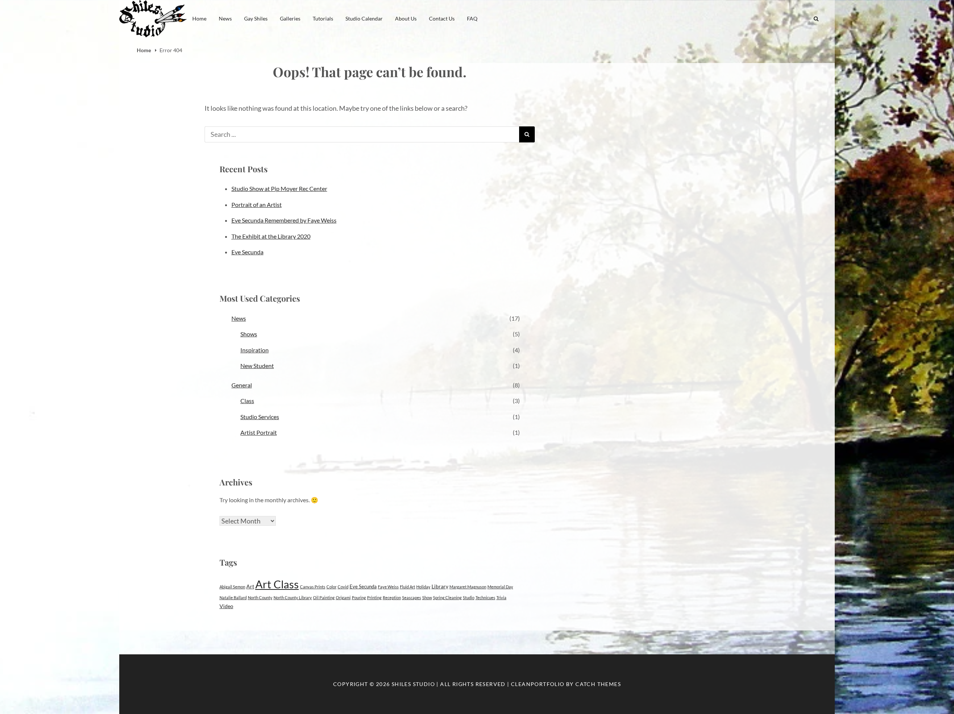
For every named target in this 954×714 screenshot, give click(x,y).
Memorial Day (500, 586)
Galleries (290, 18)
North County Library (293, 597)
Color (331, 586)
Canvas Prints (312, 586)
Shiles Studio (413, 684)
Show (427, 597)
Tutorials (323, 18)
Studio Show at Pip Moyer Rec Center (279, 188)
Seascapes (411, 597)
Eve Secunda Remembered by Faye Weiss (284, 220)
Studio (468, 597)
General (241, 385)
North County (260, 597)
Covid (343, 586)
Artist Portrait (258, 432)
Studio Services (259, 416)
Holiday (423, 586)
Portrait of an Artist (256, 204)
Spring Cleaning (447, 597)
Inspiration (254, 349)
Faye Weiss (388, 586)
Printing (374, 597)
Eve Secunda (247, 251)
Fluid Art (407, 586)
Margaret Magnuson (467, 586)
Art (250, 586)
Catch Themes (598, 684)
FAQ (472, 18)
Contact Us (442, 18)
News (225, 18)
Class (247, 400)
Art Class (277, 584)
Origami (343, 597)
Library (440, 586)
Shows (248, 333)
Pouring (359, 597)
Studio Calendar (364, 18)
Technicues (485, 597)
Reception (392, 597)
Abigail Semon (232, 586)
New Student (257, 365)
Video (226, 606)
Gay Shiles (256, 18)
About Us (406, 18)
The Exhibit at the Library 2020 (270, 236)
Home (199, 18)
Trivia (501, 597)
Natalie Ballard (233, 597)
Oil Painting (324, 597)
